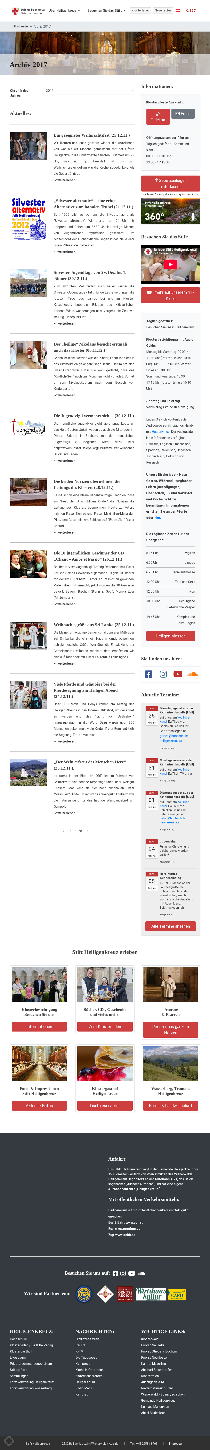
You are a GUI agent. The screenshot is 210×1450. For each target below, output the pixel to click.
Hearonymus (161, 432)
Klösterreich (150, 1376)
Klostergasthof (21, 1351)
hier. (157, 518)
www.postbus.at (127, 1229)
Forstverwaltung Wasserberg (31, 1388)
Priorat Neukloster (154, 1357)
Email (185, 113)
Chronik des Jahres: (19, 93)
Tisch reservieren (105, 1105)
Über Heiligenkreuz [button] (63, 10)
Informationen (39, 1026)
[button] (177, 11)
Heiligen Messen (171, 636)
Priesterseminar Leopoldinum (31, 1364)
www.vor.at (134, 1222)
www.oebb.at (125, 1235)
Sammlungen (19, 1376)
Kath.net (81, 1394)
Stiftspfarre (18, 1370)
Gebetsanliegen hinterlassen (172, 183)
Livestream (18, 1357)
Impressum (176, 1443)
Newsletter (163, 10)
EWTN (80, 1345)
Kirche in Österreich (89, 1370)
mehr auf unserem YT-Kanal (173, 295)
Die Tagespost (86, 1357)
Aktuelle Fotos (39, 1105)
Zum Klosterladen (105, 1026)
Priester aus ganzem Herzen (170, 1029)
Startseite (20, 26)
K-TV (79, 1351)
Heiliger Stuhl (85, 1382)
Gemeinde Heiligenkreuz (158, 1400)
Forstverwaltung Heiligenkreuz (32, 1382)
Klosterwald (150, 1339)
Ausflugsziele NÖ (153, 1382)
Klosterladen (141, 10)
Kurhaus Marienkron (155, 1407)
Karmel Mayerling (153, 1364)
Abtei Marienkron (153, 1413)
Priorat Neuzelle (152, 1345)
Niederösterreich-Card (157, 1388)
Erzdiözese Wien (87, 1339)
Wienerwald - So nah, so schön (163, 1394)
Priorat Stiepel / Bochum (159, 1351)
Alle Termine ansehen (170, 926)
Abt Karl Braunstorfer (156, 1370)
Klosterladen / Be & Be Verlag (31, 1345)
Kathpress (82, 1364)
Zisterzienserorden (89, 1376)
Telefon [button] (158, 119)
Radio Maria (83, 1388)
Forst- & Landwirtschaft (170, 1105)
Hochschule (18, 1339)
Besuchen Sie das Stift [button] (105, 10)
